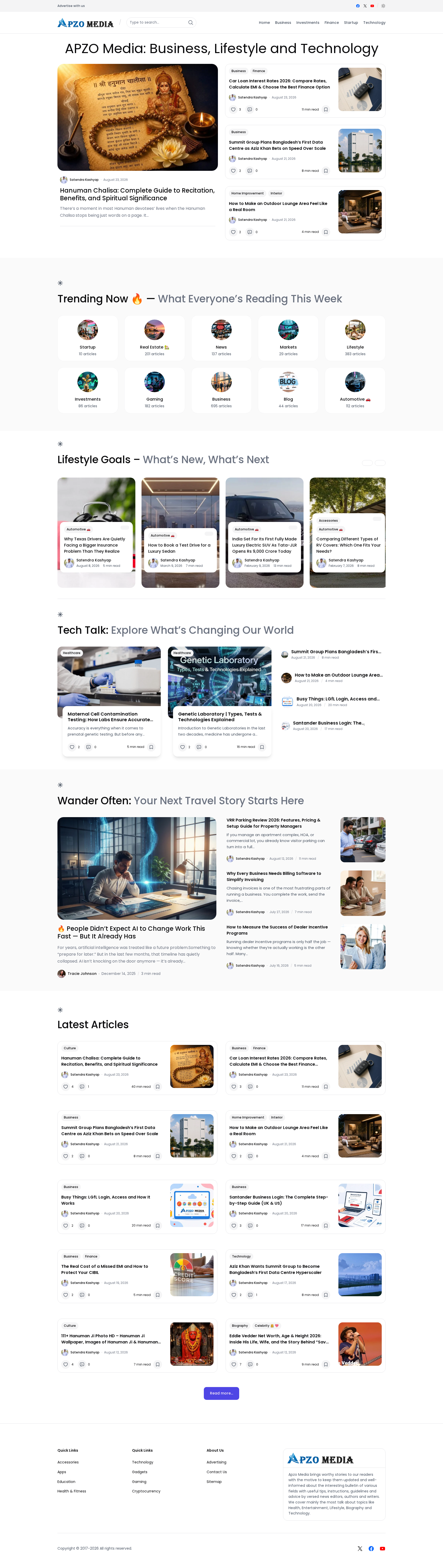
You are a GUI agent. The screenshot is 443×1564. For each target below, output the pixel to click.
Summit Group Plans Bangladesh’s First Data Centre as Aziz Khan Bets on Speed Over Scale (277, 145)
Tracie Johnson (82, 973)
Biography (240, 1325)
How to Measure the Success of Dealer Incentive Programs (277, 930)
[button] (383, 6)
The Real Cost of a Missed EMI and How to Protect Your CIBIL (104, 1269)
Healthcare (71, 653)
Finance (259, 71)
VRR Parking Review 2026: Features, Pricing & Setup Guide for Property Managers (273, 823)
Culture (70, 1048)
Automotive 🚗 (78, 529)
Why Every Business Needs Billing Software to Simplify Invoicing (274, 876)
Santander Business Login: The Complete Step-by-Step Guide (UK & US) (334, 723)
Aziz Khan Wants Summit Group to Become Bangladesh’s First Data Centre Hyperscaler (275, 1269)
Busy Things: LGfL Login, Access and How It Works (337, 698)
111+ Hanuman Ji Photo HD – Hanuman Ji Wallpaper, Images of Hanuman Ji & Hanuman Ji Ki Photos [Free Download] (109, 1339)
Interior (276, 193)
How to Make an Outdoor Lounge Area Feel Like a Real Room (278, 207)
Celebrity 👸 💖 (267, 1325)
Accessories (328, 520)
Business (238, 71)
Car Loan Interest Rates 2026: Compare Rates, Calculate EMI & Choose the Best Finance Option (279, 84)
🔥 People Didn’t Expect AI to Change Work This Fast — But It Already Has (131, 932)
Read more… (221, 1393)
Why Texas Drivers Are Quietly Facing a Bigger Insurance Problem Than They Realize (94, 545)
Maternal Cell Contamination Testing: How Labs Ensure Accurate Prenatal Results (109, 716)
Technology (241, 1256)
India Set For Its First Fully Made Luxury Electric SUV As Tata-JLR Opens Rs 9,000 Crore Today (264, 545)
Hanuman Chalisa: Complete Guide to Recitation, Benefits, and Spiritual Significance (137, 194)
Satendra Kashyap (84, 179)
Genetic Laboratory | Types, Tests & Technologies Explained (220, 716)
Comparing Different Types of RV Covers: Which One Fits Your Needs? (348, 545)
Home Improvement (247, 193)
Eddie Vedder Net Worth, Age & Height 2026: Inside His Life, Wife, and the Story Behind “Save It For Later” (278, 1339)
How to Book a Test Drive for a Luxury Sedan (179, 548)
